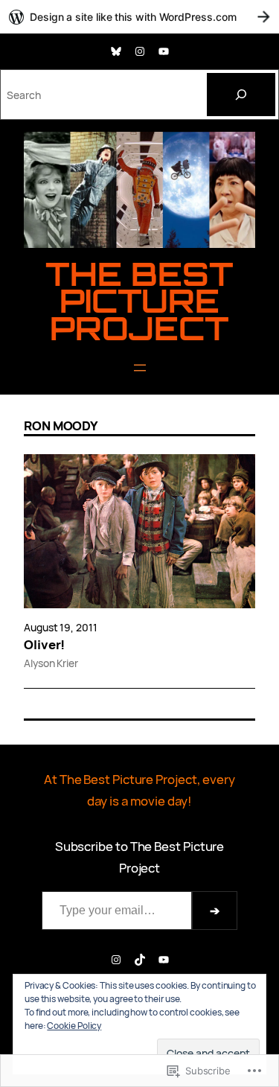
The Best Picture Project (139, 300)
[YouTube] (164, 51)
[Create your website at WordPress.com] (139, 17)
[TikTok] (140, 960)
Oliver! (44, 644)
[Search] (241, 94)
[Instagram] (140, 51)
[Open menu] (140, 368)
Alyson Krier (51, 663)
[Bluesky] (116, 51)
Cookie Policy (74, 1025)
